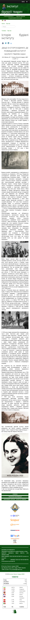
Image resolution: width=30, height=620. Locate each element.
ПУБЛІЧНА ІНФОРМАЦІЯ (15, 496)
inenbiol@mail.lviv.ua (17, 569)
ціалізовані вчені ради (16, 18)
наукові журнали (20, 16)
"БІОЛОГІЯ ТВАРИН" (21, 499)
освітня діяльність (9, 16)
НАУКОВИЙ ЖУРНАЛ (9, 499)
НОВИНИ (15, 494)
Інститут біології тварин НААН (16, 574)
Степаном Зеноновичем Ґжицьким (17, 72)
